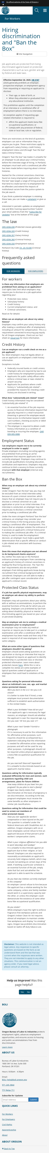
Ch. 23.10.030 (25, 248)
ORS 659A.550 (8, 243)
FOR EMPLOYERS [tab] (35, 271)
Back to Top (9, 1148)
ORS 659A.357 (8, 235)
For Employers (8, 1119)
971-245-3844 (8, 1085)
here (21, 665)
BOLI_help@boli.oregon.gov (14, 1079)
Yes (22, 992)
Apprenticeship (9, 1130)
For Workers (7, 1114)
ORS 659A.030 (8, 227)
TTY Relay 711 (8, 1090)
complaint (31, 199)
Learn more (7, 1047)
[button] (3, 4)
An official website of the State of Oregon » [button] (22, 2)
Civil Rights (7, 1124)
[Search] (37, 10)
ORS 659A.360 (8, 239)
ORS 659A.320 (8, 231)
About (4, 1135)
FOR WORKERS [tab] (13, 271)
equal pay (14, 338)
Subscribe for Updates (12, 1095)
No (28, 992)
